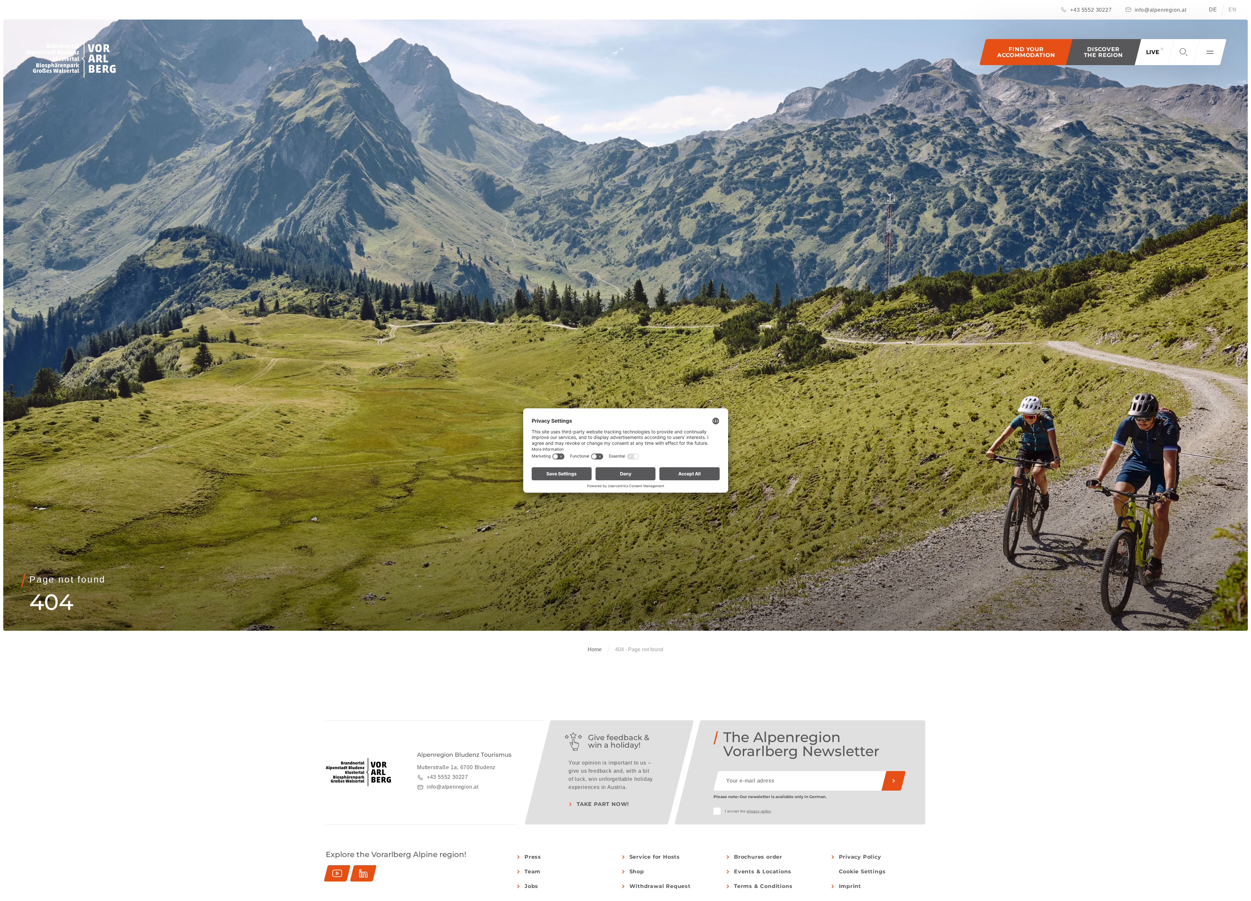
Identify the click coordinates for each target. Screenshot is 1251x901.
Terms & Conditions (763, 886)
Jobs (531, 886)
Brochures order (758, 857)
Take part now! (603, 804)
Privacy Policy (860, 857)
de (1213, 9)
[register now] (893, 781)
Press (533, 857)
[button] (1103, 52)
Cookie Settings (862, 871)
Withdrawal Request (660, 886)
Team (532, 871)
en (1233, 9)
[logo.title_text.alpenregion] (71, 58)
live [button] (1152, 52)
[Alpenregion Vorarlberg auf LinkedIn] (363, 873)
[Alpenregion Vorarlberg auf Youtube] (337, 873)
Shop (636, 871)
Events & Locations (762, 871)
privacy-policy (759, 811)
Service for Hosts (654, 857)
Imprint (850, 886)
